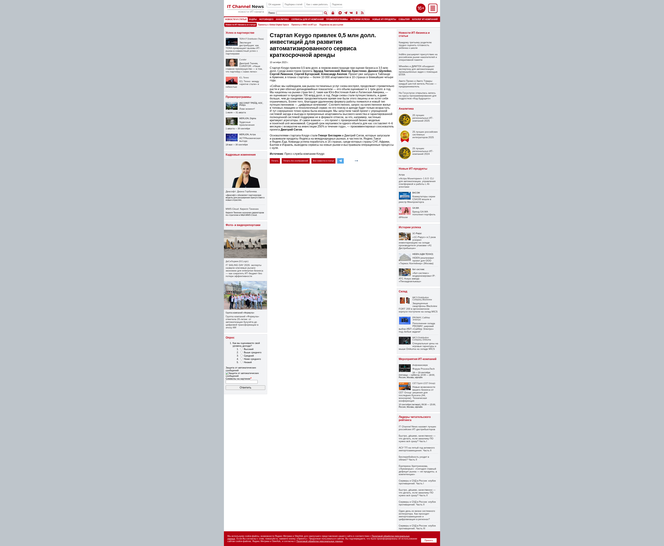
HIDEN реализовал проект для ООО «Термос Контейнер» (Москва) (416, 260)
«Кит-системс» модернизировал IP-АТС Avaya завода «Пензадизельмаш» (417, 277)
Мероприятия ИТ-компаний (417, 359)
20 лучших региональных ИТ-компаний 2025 (422, 118)
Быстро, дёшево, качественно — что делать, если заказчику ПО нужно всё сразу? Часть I (417, 438)
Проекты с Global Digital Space (273, 25)
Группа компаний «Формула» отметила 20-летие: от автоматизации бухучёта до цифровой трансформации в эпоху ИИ (242, 322)
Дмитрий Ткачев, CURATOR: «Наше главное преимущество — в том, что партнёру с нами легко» (244, 67)
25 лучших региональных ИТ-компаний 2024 (422, 151)
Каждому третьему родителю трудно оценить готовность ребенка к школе (415, 45)
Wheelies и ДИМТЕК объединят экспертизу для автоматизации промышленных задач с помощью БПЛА (418, 70)
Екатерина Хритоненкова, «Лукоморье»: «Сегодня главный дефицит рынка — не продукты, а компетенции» (418, 470)
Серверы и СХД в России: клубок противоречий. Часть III (417, 527)
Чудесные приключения (247, 123)
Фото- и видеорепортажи (243, 225)
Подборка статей (293, 4)
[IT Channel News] (245, 11)
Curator (242, 60)
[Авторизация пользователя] (332, 13)
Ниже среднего (252, 359)
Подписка (337, 4)
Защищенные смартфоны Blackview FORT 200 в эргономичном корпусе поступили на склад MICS (418, 307)
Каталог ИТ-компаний (425, 19)
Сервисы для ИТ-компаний (307, 19)
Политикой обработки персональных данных (319, 541)
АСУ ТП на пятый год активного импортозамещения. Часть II (417, 449)
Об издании (274, 4)
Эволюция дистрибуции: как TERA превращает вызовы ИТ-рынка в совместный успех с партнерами (243, 48)
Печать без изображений (295, 161)
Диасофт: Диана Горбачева (241, 191)
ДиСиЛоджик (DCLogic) (237, 261)
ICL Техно (244, 78)
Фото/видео (266, 19)
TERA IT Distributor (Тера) (251, 39)
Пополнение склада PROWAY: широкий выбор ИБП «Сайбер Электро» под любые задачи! (417, 327)
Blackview (427, 300)
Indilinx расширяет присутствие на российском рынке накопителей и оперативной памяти (418, 57)
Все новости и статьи (323, 161)
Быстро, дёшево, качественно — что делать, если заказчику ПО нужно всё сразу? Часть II (417, 492)
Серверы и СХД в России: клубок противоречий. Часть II (417, 503)
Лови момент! (247, 108)
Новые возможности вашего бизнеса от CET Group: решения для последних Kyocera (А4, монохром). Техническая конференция (417, 394)
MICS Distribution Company (420, 299)
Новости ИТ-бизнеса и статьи (240, 25)
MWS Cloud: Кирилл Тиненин (242, 208)
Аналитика (282, 19)
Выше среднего (252, 352)
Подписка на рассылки (331, 25)
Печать (274, 161)
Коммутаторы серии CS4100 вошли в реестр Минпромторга (417, 199)
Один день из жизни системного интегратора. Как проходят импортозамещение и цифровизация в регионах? (417, 515)
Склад (403, 291)
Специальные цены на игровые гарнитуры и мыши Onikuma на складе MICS (418, 346)
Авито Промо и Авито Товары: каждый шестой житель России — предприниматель (418, 84)
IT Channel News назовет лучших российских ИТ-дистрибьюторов (417, 428)
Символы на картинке (239, 378)
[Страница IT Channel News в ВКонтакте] (351, 13)
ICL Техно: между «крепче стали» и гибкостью (242, 84)
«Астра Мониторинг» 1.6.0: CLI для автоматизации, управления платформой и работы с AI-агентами (417, 182)
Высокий (248, 349)
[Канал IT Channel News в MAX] (340, 13)
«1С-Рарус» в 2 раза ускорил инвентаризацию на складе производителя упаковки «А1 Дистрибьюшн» (417, 242)
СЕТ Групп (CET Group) (423, 383)
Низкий (248, 362)
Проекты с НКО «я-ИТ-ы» (304, 25)
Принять (429, 540)
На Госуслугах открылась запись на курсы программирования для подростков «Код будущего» (417, 95)
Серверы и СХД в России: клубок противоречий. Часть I (417, 482)
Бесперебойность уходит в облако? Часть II (414, 458)
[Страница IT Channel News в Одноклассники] (356, 13)
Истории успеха (360, 19)
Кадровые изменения (241, 154)
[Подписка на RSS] (362, 13)
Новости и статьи (236, 19)
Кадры (253, 19)
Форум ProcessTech (423, 368)
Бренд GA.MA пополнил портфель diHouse (417, 214)
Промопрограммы (337, 19)
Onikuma (426, 340)
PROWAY (416, 318)
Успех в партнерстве (240, 32)
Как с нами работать (317, 4)
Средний (249, 355)
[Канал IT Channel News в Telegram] (345, 13)
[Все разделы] (432, 12)
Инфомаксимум (420, 365)
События (404, 19)
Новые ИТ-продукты (384, 19)
